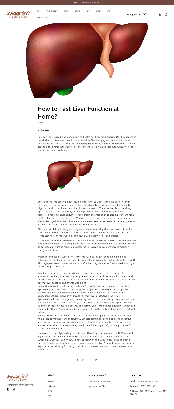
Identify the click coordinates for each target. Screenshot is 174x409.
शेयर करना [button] (45, 130)
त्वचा (49, 395)
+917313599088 (147, 386)
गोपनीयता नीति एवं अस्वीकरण (99, 381)
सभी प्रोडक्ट (52, 386)
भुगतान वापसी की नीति (97, 386)
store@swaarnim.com (148, 381)
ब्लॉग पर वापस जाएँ (88, 359)
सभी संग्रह (52, 381)
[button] (154, 14)
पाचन (50, 391)
